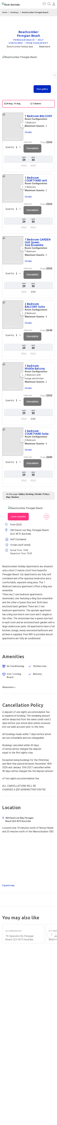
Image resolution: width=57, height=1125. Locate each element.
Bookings (15, 12)
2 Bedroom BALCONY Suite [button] (35, 305)
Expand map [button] (8, 885)
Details (38, 494)
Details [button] (28, 132)
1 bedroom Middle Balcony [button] (35, 367)
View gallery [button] (42, 89)
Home (4, 12)
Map (8, 497)
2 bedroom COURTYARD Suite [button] (36, 432)
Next (51, 934)
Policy (45, 494)
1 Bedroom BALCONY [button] (38, 116)
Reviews (15, 497)
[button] (53, 4)
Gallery (21, 494)
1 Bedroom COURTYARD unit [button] (36, 179)
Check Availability (18, 516)
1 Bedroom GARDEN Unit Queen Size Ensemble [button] (38, 242)
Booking (29, 494)
